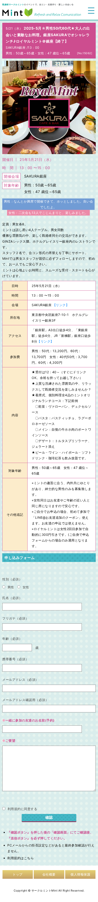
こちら (29, 858)
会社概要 (49, 874)
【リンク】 (61, 305)
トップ (18, 874)
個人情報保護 (80, 874)
